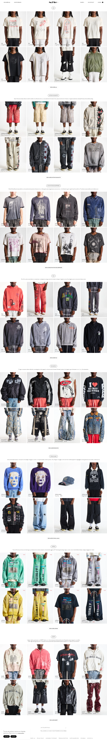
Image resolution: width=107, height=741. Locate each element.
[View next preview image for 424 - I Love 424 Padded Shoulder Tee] (52, 29)
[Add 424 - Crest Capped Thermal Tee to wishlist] (24, 80)
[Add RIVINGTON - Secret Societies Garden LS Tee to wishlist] (104, 405)
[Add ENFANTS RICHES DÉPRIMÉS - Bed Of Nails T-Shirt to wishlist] (104, 260)
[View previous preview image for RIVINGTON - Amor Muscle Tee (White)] (55, 389)
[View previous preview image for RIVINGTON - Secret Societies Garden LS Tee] (82, 389)
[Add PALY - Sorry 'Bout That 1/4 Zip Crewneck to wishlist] (77, 351)
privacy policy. (21, 733)
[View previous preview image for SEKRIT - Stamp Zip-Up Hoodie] (82, 662)
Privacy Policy (40, 738)
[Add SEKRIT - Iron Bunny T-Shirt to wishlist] (77, 677)
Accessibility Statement (51, 738)
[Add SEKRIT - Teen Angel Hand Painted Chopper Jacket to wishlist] (77, 713)
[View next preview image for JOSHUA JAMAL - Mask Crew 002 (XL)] (25, 480)
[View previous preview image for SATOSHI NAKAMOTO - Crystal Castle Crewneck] (82, 155)
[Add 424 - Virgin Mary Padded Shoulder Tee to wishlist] (77, 44)
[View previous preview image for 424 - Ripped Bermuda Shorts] (55, 64)
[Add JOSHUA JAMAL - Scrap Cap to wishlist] (77, 495)
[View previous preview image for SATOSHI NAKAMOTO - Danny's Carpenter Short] (1, 119)
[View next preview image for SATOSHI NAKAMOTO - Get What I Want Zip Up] (105, 119)
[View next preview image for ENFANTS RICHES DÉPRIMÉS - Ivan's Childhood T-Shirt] (78, 245)
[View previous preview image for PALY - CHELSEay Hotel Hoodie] (1, 299)
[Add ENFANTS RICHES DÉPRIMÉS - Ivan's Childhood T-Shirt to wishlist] (77, 260)
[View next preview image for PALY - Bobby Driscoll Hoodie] (78, 299)
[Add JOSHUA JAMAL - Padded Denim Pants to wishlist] (51, 531)
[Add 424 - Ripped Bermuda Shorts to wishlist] (77, 80)
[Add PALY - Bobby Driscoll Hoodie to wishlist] (77, 315)
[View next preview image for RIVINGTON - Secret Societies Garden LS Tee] (105, 389)
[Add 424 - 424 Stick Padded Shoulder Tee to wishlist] (104, 44)
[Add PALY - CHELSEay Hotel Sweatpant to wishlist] (51, 315)
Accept (13, 736)
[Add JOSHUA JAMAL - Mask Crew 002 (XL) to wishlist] (24, 495)
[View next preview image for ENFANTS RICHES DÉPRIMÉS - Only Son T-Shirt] (25, 245)
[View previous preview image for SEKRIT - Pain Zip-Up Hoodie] (1, 662)
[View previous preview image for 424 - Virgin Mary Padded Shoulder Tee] (55, 29)
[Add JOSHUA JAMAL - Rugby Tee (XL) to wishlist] (104, 495)
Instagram (82, 738)
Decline (6, 736)
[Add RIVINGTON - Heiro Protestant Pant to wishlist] (24, 441)
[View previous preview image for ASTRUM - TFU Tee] (55, 606)
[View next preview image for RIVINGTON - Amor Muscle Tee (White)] (78, 389)
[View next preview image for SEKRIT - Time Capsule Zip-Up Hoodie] (52, 662)
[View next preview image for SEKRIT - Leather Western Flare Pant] (105, 697)
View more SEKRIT (53, 720)
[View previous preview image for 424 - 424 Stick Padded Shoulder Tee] (82, 29)
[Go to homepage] (53, 2)
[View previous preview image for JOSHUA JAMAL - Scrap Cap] (55, 480)
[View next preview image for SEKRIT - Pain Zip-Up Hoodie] (25, 662)
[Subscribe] (65, 728)
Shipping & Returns (74, 738)
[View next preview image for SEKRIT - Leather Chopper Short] (52, 697)
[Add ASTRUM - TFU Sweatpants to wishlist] (51, 586)
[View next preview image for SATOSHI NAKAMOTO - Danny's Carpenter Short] (25, 119)
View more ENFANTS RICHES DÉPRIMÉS (53, 267)
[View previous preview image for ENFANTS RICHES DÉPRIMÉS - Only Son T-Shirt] (1, 245)
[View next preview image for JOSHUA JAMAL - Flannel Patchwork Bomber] (25, 515)
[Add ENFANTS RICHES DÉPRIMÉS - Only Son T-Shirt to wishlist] (24, 260)
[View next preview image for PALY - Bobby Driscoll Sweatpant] (105, 299)
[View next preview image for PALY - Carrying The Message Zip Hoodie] (25, 335)
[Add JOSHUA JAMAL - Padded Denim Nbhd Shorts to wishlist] (104, 531)
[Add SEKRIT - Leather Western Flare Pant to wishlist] (104, 713)
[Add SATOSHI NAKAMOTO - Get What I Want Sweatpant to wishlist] (24, 170)
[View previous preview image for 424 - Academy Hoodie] (82, 64)
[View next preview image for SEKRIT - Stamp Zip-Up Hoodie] (105, 662)
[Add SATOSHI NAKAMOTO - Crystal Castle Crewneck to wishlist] (104, 170)
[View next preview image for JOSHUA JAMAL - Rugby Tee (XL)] (105, 480)
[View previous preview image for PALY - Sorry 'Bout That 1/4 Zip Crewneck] (55, 335)
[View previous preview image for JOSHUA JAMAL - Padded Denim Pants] (28, 515)
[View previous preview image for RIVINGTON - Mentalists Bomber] (1, 389)
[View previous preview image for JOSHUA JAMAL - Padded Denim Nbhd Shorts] (82, 515)
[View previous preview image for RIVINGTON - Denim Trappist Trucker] (82, 425)
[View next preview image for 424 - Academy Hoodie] (105, 64)
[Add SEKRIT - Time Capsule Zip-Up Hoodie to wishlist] (51, 677)
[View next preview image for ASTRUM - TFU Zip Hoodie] (25, 570)
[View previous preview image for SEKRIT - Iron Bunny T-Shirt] (55, 662)
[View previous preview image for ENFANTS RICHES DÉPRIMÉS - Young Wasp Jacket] (82, 209)
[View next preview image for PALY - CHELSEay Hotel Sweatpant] (52, 299)
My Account (91, 2)
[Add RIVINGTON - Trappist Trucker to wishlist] (51, 405)
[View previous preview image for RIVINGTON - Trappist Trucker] (28, 389)
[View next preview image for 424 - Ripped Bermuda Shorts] (78, 64)
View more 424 (53, 87)
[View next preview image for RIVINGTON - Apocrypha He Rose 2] (78, 425)
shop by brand (17, 2)
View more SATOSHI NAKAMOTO (53, 177)
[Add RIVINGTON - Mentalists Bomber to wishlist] (24, 405)
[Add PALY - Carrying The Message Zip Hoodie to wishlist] (24, 351)
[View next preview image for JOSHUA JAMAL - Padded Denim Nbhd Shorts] (105, 515)
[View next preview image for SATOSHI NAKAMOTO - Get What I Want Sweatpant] (25, 155)
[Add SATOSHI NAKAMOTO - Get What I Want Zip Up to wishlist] (104, 134)
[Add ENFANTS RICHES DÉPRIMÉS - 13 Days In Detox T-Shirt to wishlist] (51, 260)
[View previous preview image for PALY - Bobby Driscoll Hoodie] (55, 299)
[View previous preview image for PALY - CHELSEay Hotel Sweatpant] (28, 299)
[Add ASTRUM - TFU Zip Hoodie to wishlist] (24, 586)
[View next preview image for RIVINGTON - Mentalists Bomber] (25, 389)
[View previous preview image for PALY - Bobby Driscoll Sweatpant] (82, 299)
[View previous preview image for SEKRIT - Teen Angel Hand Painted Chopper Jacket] (55, 697)
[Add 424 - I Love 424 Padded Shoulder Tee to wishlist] (51, 44)
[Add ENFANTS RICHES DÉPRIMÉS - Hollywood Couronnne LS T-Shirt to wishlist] (51, 225)
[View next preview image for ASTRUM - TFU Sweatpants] (52, 570)
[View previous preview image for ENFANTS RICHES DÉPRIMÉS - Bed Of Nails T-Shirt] (82, 245)
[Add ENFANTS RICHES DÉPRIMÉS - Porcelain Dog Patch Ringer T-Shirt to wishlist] (24, 225)
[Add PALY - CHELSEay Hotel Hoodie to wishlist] (24, 315)
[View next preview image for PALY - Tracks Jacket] (105, 335)
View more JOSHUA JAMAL (53, 538)
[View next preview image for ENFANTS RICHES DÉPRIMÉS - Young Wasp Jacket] (105, 209)
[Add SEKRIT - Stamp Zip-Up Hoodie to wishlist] (104, 677)
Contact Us (90, 738)
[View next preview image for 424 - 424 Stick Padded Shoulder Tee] (105, 29)
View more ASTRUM (53, 628)
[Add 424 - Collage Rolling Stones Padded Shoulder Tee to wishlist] (24, 44)
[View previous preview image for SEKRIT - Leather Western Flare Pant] (82, 697)
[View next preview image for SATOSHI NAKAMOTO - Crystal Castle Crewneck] (105, 155)
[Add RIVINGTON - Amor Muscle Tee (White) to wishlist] (77, 405)
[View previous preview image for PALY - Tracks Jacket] (82, 335)
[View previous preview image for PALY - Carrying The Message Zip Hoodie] (1, 335)
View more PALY (53, 358)
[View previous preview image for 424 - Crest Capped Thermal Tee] (1, 64)
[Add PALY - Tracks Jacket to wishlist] (104, 351)
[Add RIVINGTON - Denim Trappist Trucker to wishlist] (104, 441)
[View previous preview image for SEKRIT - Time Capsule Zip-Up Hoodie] (28, 662)
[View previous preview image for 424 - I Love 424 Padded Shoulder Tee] (28, 29)
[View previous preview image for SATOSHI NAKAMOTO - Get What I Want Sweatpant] (1, 155)
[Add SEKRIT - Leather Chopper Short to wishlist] (51, 713)
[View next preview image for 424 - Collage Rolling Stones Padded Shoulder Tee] (25, 29)
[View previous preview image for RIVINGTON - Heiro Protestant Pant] (1, 425)
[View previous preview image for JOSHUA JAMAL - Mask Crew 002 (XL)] (1, 480)
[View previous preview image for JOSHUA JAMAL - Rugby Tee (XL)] (82, 480)
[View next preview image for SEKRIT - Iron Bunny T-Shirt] (78, 662)
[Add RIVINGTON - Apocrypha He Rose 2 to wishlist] (77, 441)
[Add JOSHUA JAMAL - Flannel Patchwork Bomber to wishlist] (24, 531)
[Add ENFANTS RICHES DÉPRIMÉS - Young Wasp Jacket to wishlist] (104, 225)
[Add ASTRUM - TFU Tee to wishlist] (77, 621)
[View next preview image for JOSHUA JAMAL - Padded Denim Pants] (52, 515)
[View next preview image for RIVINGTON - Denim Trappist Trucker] (105, 425)
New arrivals (7, 2)
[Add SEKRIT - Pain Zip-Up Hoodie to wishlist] (24, 677)
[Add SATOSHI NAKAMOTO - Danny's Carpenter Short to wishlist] (24, 134)
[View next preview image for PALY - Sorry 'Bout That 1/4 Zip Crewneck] (78, 335)
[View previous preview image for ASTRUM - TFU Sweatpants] (28, 570)
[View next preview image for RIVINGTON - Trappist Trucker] (52, 389)
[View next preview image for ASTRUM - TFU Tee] (78, 606)
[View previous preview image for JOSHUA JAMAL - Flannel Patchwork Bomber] (1, 515)
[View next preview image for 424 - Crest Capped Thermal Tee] (25, 64)
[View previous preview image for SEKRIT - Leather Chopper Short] (28, 697)
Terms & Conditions (63, 738)
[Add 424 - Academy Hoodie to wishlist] (104, 80)
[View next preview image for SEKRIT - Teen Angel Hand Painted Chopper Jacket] (78, 697)
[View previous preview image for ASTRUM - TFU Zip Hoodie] (1, 570)
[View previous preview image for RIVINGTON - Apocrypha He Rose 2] (55, 425)
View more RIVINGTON (53, 448)
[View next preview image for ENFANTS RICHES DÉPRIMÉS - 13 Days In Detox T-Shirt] (52, 245)
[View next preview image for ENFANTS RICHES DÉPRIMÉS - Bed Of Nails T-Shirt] (105, 245)
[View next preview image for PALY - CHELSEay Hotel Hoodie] (25, 299)
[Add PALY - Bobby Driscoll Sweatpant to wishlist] (104, 315)
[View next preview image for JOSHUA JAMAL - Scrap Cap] (78, 480)
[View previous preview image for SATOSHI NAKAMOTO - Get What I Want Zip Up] (82, 119)
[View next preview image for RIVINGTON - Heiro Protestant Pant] (25, 425)
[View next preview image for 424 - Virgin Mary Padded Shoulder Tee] (78, 29)
